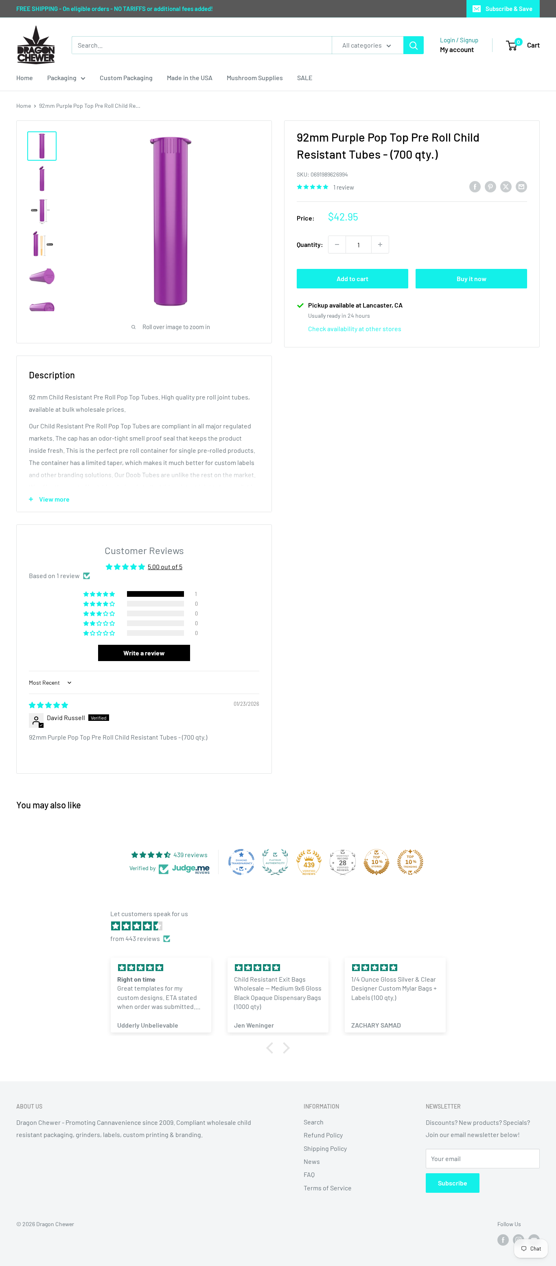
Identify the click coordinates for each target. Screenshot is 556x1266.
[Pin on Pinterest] (490, 186)
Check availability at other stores (354, 328)
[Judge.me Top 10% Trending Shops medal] (410, 862)
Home (24, 77)
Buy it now (471, 278)
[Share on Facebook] (475, 186)
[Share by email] (521, 186)
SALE (305, 77)
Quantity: (310, 244)
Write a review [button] (144, 653)
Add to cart (352, 278)
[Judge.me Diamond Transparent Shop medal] (241, 862)
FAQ (309, 1174)
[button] (99, 594)
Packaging (62, 77)
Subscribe (452, 1183)
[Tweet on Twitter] (506, 186)
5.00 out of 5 (165, 566)
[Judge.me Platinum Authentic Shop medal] (275, 862)
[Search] (413, 45)
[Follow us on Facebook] (503, 1239)
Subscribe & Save (509, 8)
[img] (48, 705)
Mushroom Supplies (255, 77)
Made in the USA (189, 77)
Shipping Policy (325, 1148)
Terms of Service (328, 1188)
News (312, 1161)
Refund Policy (323, 1135)
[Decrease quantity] (337, 244)
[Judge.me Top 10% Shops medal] (376, 862)
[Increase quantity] (380, 244)
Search (314, 1122)
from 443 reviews (135, 938)
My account (457, 49)
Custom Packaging (126, 77)
